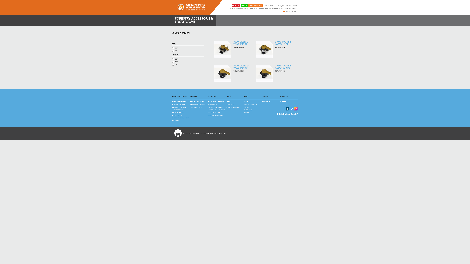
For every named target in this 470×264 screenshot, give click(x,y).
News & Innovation (250, 104)
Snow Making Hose (178, 113)
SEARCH (273, 6)
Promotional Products (216, 102)
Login (295, 6)
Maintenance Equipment (180, 118)
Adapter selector (276, 9)
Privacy (246, 113)
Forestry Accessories (215, 107)
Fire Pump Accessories (197, 104)
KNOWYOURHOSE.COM (233, 107)
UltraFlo (235, 6)
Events (246, 107)
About (294, 9)
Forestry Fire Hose (178, 104)
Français (280, 6)
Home (266, 6)
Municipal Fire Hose (179, 102)
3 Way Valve (181, 33)
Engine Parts (212, 104)
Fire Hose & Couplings (239, 9)
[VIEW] (222, 49)
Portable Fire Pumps (197, 102)
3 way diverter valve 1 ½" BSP (241, 67)
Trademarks (248, 110)
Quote (291, 12)
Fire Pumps (253, 9)
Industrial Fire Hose (179, 107)
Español (288, 6)
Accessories (263, 9)
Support (288, 9)
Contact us (266, 102)
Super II (244, 6)
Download (229, 104)
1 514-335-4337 (287, 114)
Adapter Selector (196, 107)
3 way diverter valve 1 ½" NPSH (283, 67)
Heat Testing (284, 102)
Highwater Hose (177, 115)
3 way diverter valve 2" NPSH (283, 43)
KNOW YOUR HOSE (256, 6)
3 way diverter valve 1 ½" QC (241, 43)
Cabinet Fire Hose (178, 110)
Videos (228, 102)
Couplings (175, 121)
